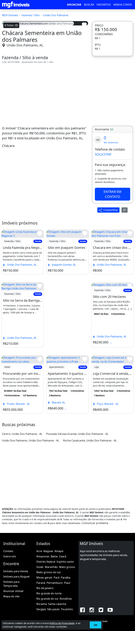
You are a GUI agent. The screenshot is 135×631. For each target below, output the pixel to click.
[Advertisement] (45, 95)
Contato (8, 551)
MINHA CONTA (122, 4)
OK (95, 625)
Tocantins (67, 609)
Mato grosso (67, 567)
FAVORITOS (104, 4)
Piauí (67, 583)
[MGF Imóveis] (16, 4)
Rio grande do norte (49, 593)
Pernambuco (55, 583)
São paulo (53, 609)
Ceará (62, 556)
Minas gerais (44, 577)
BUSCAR (89, 4)
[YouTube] (110, 609)
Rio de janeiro (45, 588)
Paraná (40, 583)
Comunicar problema (95, 523)
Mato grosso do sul (48, 572)
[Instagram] (91, 609)
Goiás (39, 567)
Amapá (58, 551)
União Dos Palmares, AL (25, 45)
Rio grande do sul (47, 598)
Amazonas (42, 556)
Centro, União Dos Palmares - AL (22, 434)
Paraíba (65, 577)
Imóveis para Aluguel (16, 576)
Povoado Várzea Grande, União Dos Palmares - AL (77, 434)
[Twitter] (101, 609)
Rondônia (66, 598)
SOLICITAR (103, 154)
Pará (56, 577)
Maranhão (51, 567)
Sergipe (41, 609)
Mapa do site (11, 596)
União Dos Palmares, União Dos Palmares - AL (30, 440)
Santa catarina (57, 604)
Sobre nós (9, 556)
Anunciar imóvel (13, 591)
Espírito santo (65, 561)
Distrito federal (45, 561)
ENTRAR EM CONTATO (112, 194)
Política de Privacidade (62, 623)
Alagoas (48, 551)
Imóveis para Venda (15, 571)
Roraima (41, 604)
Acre (39, 551)
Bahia (54, 556)
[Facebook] (82, 609)
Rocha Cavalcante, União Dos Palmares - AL (90, 440)
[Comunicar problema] (125, 210)
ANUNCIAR (74, 4)
